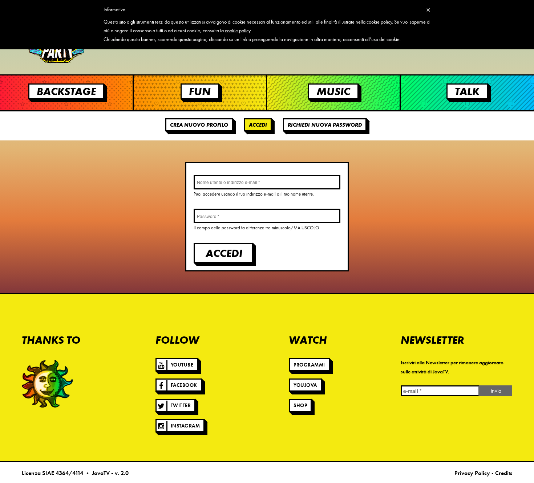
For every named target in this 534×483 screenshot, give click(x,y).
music (333, 91)
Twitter (181, 405)
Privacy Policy (472, 473)
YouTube (182, 365)
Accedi (260, 125)
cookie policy (237, 31)
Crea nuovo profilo (199, 125)
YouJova (305, 385)
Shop (300, 405)
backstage (66, 91)
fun (200, 91)
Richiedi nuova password (325, 125)
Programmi (309, 365)
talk (467, 91)
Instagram (185, 426)
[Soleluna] (47, 383)
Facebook (184, 385)
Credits (503, 473)
